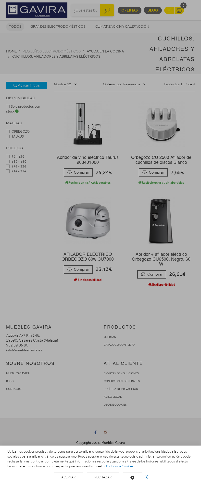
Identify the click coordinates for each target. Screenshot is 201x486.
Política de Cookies (119, 466)
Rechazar (103, 477)
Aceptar (68, 477)
